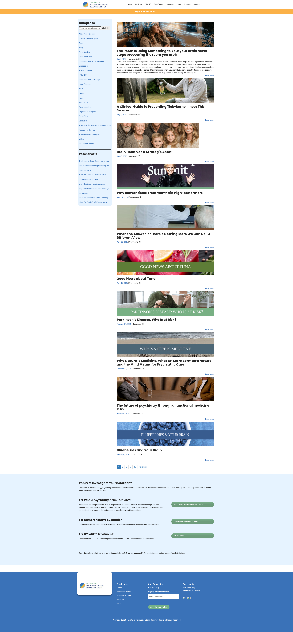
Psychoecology (85, 107)
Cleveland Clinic (85, 57)
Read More (209, 75)
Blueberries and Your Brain (139, 450)
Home (119, 588)
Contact (197, 4)
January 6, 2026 (123, 454)
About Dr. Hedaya (124, 595)
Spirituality (83, 121)
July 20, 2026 (122, 59)
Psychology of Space (87, 112)
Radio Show (83, 116)
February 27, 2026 (124, 324)
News (81, 93)
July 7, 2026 (122, 115)
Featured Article (85, 70)
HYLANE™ (148, 4)
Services (138, 4)
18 (135, 467)
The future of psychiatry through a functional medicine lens (163, 407)
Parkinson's (83, 102)
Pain (81, 98)
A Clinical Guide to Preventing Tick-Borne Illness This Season (93, 177)
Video (81, 139)
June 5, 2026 (122, 156)
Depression (83, 66)
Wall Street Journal (86, 144)
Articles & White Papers (88, 38)
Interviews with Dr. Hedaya (89, 80)
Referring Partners (183, 4)
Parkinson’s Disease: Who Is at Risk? (146, 319)
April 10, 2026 (122, 283)
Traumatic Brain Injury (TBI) (89, 134)
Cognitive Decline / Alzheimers (91, 61)
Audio (81, 43)
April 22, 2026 (122, 242)
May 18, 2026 (122, 197)
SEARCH (105, 28)
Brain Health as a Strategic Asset (92, 184)
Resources (169, 4)
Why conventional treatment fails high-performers (94, 190)
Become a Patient (124, 592)
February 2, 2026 (124, 413)
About (130, 4)
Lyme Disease (85, 84)
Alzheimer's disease (87, 34)
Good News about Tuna (136, 278)
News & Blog (153, 588)
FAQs (119, 603)
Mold (81, 89)
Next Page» (143, 467)
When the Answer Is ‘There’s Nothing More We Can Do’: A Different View (93, 200)
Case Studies (84, 52)
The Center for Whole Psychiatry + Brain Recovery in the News (95, 127)
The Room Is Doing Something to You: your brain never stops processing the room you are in (94, 165)
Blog (81, 48)
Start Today (158, 4)
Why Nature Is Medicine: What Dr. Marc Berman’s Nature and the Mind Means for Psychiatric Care (164, 363)
